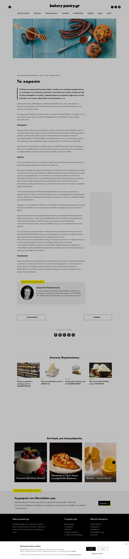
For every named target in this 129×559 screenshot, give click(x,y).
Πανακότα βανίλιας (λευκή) (30, 478)
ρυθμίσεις (73, 551)
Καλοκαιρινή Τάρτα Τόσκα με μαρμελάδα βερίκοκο (64, 477)
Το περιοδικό (68, 527)
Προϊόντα (67, 379)
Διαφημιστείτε (94, 529)
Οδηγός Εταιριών (95, 524)
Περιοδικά (67, 529)
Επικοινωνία (94, 535)
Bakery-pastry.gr (69, 524)
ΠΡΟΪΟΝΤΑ (37, 13)
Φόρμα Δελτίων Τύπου (97, 532)
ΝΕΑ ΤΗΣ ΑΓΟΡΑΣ (23, 13)
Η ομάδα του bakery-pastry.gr (73, 535)
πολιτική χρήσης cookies (75, 554)
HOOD (109, 13)
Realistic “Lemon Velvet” (99, 478)
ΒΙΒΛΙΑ (100, 13)
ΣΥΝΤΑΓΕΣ (65, 13)
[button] (9, 7)
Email (73, 335)
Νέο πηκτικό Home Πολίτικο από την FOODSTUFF (99, 382)
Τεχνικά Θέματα (54, 75)
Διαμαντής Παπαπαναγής (29, 75)
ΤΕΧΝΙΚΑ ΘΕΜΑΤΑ (51, 13)
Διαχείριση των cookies (97, 553)
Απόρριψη (102, 548)
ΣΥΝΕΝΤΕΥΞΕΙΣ (78, 13)
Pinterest (64, 335)
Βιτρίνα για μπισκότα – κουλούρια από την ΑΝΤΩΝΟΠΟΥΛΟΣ (25, 383)
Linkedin (69, 335)
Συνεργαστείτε (94, 527)
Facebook (55, 335)
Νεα (18, 379)
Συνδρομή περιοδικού (71, 532)
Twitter (60, 335)
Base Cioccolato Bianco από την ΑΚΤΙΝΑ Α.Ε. (52, 382)
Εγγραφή (103, 503)
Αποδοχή (91, 548)
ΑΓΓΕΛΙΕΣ (90, 13)
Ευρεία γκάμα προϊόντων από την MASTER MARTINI (75, 382)
